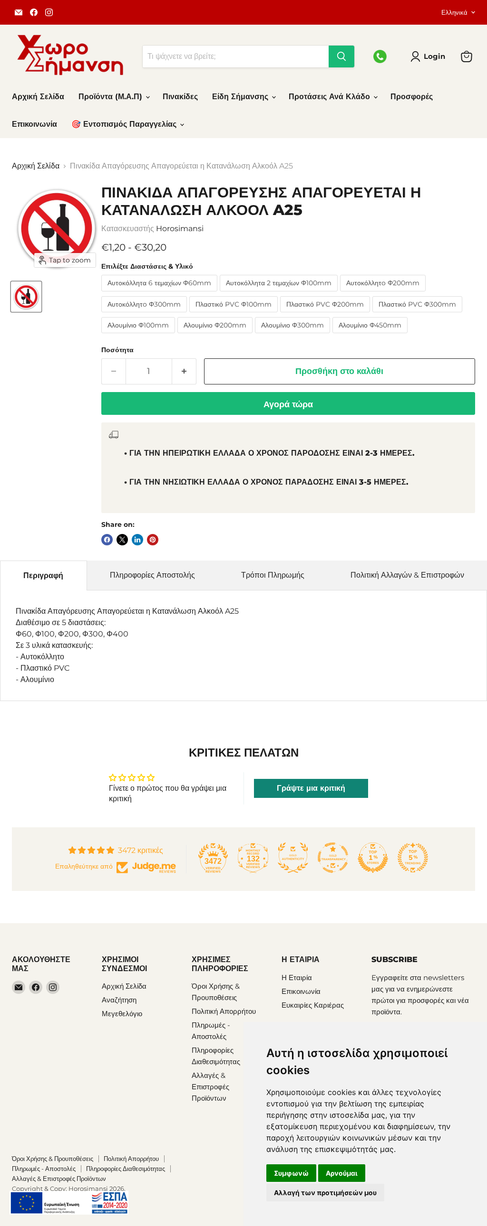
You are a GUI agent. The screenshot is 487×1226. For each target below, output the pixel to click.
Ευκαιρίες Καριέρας (313, 1005)
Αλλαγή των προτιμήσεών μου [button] (325, 1193)
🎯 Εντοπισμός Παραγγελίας (125, 124)
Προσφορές (411, 96)
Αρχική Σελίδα (38, 96)
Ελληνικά (454, 12)
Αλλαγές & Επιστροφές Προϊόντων (210, 1087)
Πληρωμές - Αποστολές (44, 1168)
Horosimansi (180, 228)
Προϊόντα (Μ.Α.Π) (111, 96)
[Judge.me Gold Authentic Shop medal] (293, 857)
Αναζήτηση (119, 999)
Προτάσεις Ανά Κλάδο (330, 96)
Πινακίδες (180, 96)
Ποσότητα (117, 350)
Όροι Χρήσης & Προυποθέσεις (52, 1158)
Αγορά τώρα (288, 404)
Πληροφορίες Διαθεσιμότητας (125, 1168)
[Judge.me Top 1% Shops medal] (373, 857)
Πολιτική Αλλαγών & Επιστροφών (407, 575)
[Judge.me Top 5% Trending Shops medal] (413, 857)
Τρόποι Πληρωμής (272, 575)
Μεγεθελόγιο (122, 1013)
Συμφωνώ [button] (291, 1173)
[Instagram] (49, 12)
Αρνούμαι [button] (342, 1173)
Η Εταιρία (297, 977)
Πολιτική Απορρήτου (224, 1011)
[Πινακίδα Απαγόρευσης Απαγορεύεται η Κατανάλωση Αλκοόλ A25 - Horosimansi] (26, 296)
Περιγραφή (43, 575)
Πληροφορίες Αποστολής (152, 575)
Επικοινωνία (34, 124)
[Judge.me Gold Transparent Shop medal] (333, 857)
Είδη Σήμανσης (241, 96)
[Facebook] (33, 12)
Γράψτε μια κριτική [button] (311, 788)
